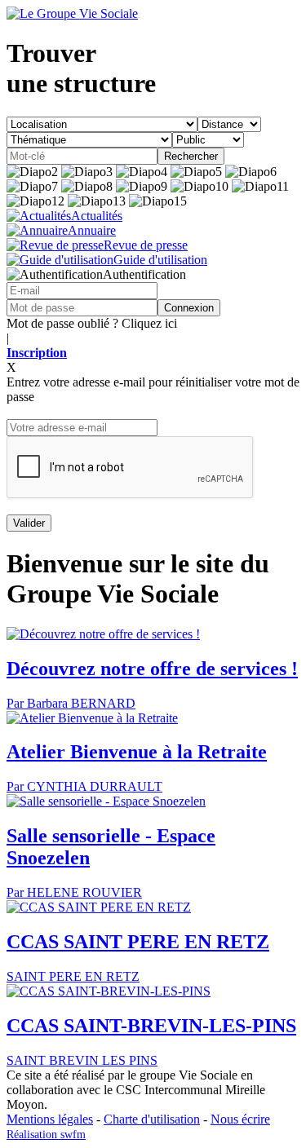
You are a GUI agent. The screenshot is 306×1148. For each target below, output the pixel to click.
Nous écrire (240, 1119)
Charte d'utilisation (152, 1119)
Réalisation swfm (46, 1134)
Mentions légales (50, 1119)
